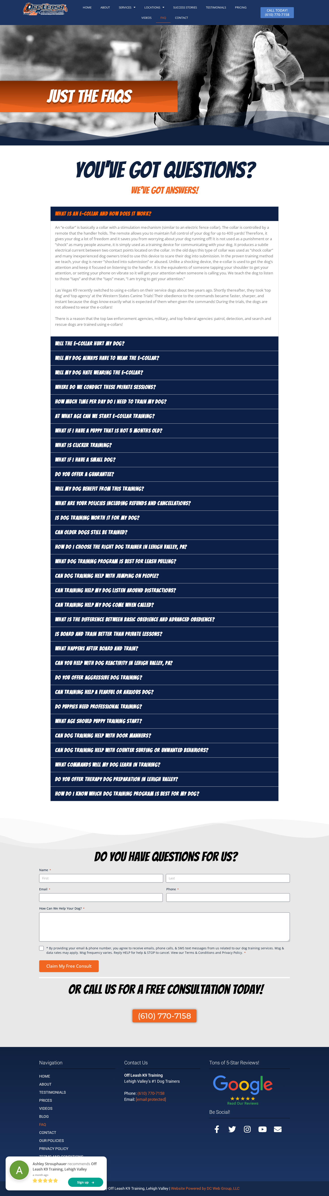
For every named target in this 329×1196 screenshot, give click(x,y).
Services (125, 7)
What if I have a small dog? (85, 459)
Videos (146, 18)
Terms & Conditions (199, 952)
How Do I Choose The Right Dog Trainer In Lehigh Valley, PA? (121, 547)
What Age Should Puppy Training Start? (98, 721)
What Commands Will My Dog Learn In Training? (107, 764)
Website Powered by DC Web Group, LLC (205, 1188)
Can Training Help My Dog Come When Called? (104, 605)
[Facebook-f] (216, 1129)
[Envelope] (277, 1129)
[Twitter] (232, 1129)
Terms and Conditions (61, 1156)
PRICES (45, 1100)
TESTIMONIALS (216, 7)
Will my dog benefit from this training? (99, 489)
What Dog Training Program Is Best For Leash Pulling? (115, 561)
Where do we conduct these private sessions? (105, 387)
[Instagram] (247, 1129)
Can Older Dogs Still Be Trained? (91, 532)
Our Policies (51, 1140)
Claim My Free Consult (69, 966)
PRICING (240, 7)
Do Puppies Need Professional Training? (98, 706)
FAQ (163, 18)
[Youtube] (262, 1129)
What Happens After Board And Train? (96, 648)
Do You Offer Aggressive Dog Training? (98, 677)
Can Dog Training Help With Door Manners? (103, 735)
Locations (152, 7)
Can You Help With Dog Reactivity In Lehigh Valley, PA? (114, 663)
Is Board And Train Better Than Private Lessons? (108, 634)
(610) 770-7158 (150, 1093)
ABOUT (105, 7)
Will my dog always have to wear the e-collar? (107, 358)
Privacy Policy (232, 952)
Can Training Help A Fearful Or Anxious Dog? (104, 692)
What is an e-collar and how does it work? (103, 213)
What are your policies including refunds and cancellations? (123, 503)
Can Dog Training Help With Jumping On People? (107, 576)
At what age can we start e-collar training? (105, 416)
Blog (44, 1116)
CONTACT (181, 18)
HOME (87, 7)
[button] (164, 214)
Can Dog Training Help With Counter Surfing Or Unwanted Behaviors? (132, 750)
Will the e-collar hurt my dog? (89, 343)
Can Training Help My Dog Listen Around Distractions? (115, 590)
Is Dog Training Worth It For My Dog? (97, 518)
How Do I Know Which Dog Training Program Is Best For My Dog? (127, 794)
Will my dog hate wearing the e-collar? (99, 372)
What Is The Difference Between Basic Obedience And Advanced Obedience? (135, 619)
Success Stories (185, 7)
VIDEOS (45, 1108)
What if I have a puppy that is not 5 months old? (108, 430)
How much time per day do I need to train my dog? (111, 401)
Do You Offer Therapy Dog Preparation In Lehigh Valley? (116, 779)
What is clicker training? (83, 445)
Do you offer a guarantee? (84, 474)
